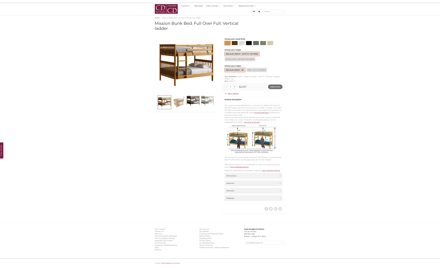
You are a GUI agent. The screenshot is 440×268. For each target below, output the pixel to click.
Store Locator (160, 229)
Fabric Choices (212, 6)
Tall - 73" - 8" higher (257, 70)
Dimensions (231, 176)
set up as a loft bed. (252, 122)
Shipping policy (205, 238)
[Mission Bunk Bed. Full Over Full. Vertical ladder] (186, 65)
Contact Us (159, 231)
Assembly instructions (164, 241)
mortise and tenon (261, 113)
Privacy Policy (205, 241)
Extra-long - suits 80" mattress (240, 59)
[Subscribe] (282, 243)
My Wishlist (204, 231)
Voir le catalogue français (165, 238)
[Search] (283, 11)
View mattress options (271, 170)
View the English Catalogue (166, 236)
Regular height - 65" (235, 70)
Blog (157, 247)
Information (228, 6)
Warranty (230, 191)
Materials (230, 183)
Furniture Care (160, 243)
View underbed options (239, 167)
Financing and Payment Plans (211, 234)
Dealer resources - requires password (214, 247)
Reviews (158, 250)
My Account (204, 229)
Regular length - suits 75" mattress (242, 54)
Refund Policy (204, 236)
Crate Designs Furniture (170, 263)
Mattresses (198, 6)
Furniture (185, 6)
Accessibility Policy (207, 243)
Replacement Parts (246, 6)
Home (157, 18)
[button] (232, 94)
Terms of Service (206, 245)
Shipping (230, 198)
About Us (158, 234)
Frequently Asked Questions (166, 245)
